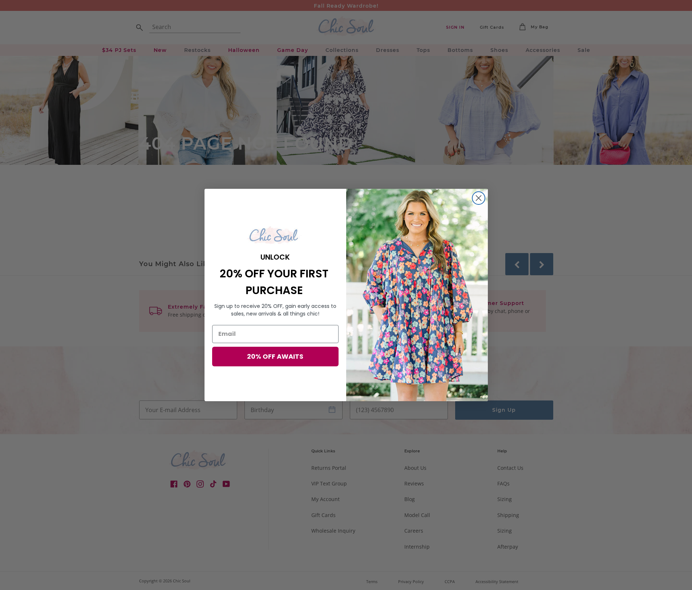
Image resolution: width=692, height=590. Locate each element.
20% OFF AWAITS (275, 356)
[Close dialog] (478, 198)
